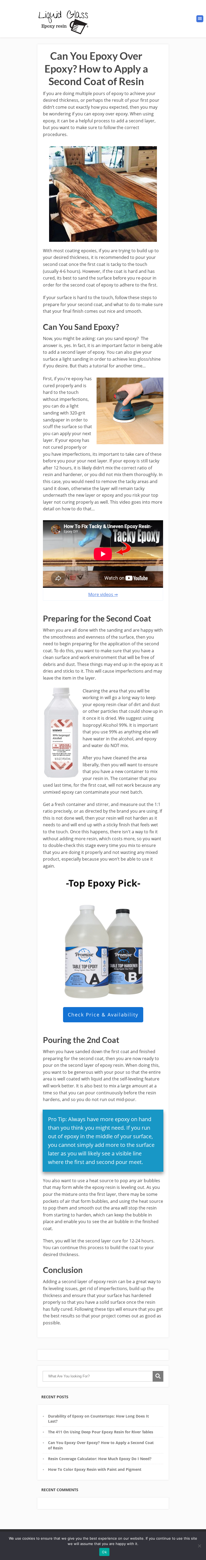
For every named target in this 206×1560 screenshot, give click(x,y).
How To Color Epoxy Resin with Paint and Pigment (94, 1469)
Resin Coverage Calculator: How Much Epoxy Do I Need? (100, 1458)
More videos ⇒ (103, 594)
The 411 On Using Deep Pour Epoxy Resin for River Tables (100, 1431)
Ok (104, 1552)
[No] (199, 1545)
